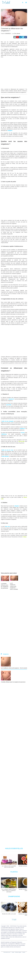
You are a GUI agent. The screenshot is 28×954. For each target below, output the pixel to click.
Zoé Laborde (17, 33)
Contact (13, 952)
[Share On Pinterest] (17, 37)
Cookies (23, 952)
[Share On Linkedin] (20, 37)
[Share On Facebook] (25, 37)
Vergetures (6, 654)
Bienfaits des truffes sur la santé (9, 913)
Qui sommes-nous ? (7, 952)
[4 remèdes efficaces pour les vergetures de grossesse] (6, 675)
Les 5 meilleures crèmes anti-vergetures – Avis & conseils (14, 586)
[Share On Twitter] (23, 37)
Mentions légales (18, 952)
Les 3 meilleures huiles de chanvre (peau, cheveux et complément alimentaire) (9, 890)
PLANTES (14, 872)
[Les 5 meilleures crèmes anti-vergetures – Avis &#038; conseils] (6, 661)
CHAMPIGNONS (14, 896)
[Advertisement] (14, 73)
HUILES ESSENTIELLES (14, 848)
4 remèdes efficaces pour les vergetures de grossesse (13, 682)
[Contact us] (14, 37)
